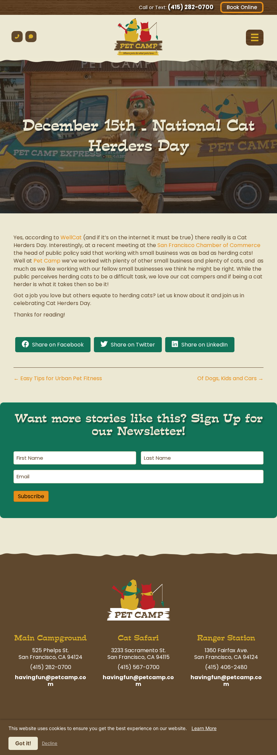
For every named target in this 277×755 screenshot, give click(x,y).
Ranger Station (226, 637)
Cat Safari (138, 637)
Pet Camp (46, 261)
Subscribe (31, 496)
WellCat (71, 237)
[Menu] (254, 37)
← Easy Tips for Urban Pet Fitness (58, 378)
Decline (49, 743)
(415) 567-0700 (138, 667)
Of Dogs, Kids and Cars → (230, 378)
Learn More (204, 728)
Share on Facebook (58, 345)
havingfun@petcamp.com (50, 680)
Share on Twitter (133, 345)
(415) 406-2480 (226, 667)
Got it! (23, 743)
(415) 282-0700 (190, 7)
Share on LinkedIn (204, 345)
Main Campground (50, 637)
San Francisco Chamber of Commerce (208, 245)
